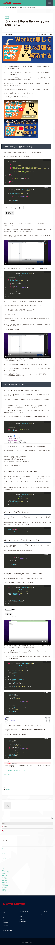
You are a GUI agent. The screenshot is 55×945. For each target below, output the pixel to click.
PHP (4, 877)
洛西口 (4, 889)
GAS (4, 870)
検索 (52, 818)
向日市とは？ (4, 858)
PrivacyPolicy (5, 925)
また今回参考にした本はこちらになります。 (15, 770)
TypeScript (5, 885)
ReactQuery (5, 882)
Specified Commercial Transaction (7, 931)
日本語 (3, 831)
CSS (4, 868)
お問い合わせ (5, 922)
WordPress (5, 887)
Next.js (4, 873)
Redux (4, 884)
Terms (4, 927)
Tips (6, 788)
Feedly (40, 914)
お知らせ (3, 853)
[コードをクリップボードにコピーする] (49, 162)
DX (2, 843)
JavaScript (7, 789)
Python (4, 878)
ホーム (4, 912)
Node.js (4, 875)
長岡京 (4, 890)
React (4, 880)
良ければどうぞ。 (8, 774)
